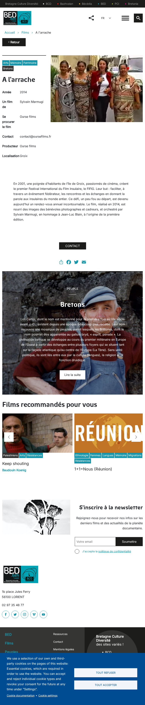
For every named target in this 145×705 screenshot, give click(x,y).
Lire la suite (72, 375)
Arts (5, 62)
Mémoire (15, 62)
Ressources (60, 634)
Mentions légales (63, 649)
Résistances (34, 455)
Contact (58, 641)
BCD (48, 3)
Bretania (133, 3)
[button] (9, 437)
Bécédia (87, 3)
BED (103, 3)
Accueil (10, 32)
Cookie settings (47, 695)
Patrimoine (29, 62)
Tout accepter (106, 685)
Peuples (11, 652)
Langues (108, 455)
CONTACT (72, 246)
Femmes (95, 455)
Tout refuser (106, 672)
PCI (117, 3)
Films (25, 32)
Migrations (134, 455)
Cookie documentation (21, 695)
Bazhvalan (66, 3)
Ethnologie (81, 455)
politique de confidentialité (114, 551)
